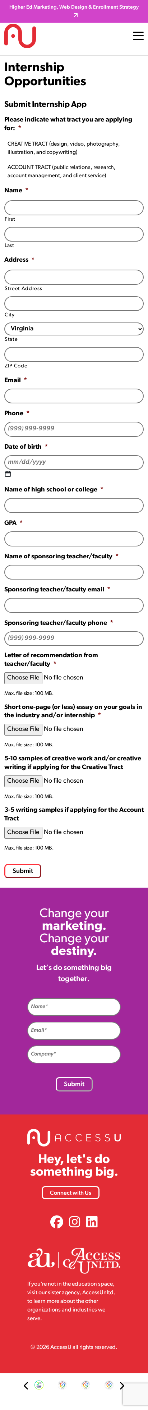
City (10, 315)
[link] (56, 1223)
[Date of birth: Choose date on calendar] (7, 473)
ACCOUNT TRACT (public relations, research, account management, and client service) (62, 172)
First (10, 219)
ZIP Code (16, 366)
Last (9, 245)
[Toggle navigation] (138, 36)
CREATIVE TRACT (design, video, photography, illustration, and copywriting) (64, 148)
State (11, 339)
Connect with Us (70, 1193)
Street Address (23, 289)
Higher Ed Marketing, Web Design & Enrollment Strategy (74, 7)
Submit (23, 871)
